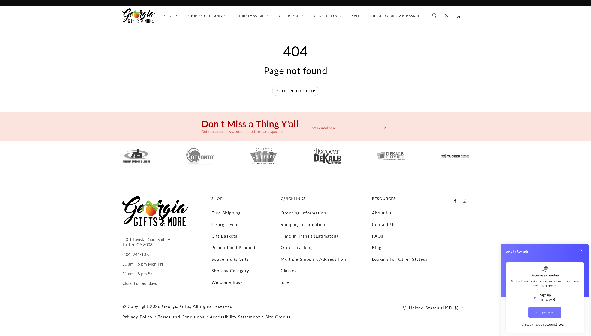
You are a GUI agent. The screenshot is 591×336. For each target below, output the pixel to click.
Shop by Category (230, 270)
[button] (434, 16)
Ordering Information (303, 212)
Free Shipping (226, 212)
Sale (285, 282)
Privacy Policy (137, 316)
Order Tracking (297, 247)
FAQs (377, 235)
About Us (382, 212)
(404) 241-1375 (136, 254)
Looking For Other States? (400, 259)
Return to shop (296, 91)
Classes (289, 270)
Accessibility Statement (235, 316)
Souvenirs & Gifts (230, 259)
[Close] (581, 251)
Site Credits (278, 316)
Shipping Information (303, 224)
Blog (376, 247)
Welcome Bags (227, 282)
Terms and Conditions (181, 316)
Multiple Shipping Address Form (315, 259)
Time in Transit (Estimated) (309, 235)
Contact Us (383, 224)
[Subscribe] (384, 127)
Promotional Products (234, 247)
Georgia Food (225, 224)
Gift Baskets (224, 235)
